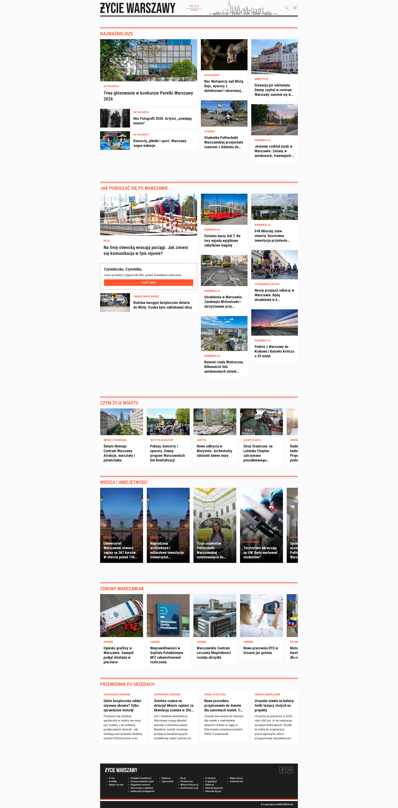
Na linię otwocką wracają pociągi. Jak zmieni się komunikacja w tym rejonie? (146, 250)
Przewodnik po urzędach (127, 684)
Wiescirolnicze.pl (189, 784)
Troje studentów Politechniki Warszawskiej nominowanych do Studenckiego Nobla (212, 552)
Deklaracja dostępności (143, 791)
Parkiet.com (186, 781)
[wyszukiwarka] (287, 8)
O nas (112, 778)
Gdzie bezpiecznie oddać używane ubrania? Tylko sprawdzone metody (122, 705)
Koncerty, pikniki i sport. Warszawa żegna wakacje (159, 143)
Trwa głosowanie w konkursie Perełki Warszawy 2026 (148, 96)
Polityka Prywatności (141, 778)
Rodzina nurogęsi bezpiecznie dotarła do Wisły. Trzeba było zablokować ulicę (162, 305)
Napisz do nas (116, 784)
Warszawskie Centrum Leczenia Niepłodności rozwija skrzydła (214, 653)
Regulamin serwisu (140, 784)
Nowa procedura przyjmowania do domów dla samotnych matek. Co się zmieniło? (223, 706)
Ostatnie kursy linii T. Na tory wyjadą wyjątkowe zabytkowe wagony (222, 240)
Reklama (166, 778)
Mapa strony (236, 778)
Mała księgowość (214, 788)
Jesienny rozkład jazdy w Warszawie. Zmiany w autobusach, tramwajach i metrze (274, 151)
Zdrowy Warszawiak (122, 588)
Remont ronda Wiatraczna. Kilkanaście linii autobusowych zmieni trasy (224, 367)
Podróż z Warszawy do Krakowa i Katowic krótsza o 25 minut (274, 351)
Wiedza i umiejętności (124, 482)
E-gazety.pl (211, 781)
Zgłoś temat (148, 282)
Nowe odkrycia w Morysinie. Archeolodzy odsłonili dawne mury (214, 451)
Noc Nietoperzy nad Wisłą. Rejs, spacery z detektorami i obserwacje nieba (224, 86)
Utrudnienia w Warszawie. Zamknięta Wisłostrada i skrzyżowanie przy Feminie (223, 302)
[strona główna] (137, 8)
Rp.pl (183, 778)
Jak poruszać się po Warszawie (134, 188)
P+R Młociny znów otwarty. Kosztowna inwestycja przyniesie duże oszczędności (271, 236)
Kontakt (113, 781)
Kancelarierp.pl (213, 791)
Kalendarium (236, 781)
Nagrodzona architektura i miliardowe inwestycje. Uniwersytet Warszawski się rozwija (167, 552)
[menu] (295, 8)
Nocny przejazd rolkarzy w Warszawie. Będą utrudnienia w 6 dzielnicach (274, 295)
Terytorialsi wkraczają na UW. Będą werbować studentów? (260, 552)
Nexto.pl (209, 784)
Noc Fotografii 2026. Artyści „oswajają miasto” (162, 120)
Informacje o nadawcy (142, 788)
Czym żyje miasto (119, 403)
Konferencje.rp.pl (189, 788)
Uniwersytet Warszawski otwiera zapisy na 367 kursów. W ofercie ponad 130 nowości (120, 552)
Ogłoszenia (168, 781)
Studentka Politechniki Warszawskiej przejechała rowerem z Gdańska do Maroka (223, 142)
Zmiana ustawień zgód (142, 781)
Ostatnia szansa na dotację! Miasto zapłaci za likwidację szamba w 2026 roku (173, 706)
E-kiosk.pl (210, 778)
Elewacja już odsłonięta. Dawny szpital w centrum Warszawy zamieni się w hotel (273, 90)
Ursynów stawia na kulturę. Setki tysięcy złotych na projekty (274, 705)
